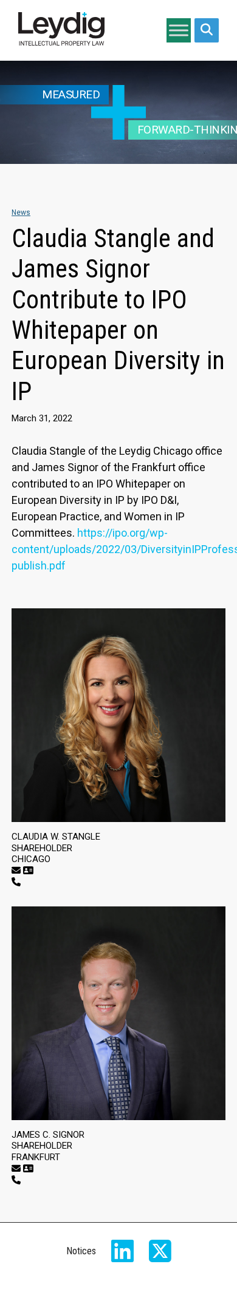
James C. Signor (48, 1134)
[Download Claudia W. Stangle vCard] (28, 870)
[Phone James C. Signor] (16, 1180)
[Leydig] (61, 30)
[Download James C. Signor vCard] (28, 1168)
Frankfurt (36, 1157)
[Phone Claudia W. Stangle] (16, 882)
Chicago (31, 859)
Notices (81, 1251)
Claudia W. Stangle (56, 836)
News (21, 212)
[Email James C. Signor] (16, 1168)
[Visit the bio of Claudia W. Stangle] (118, 715)
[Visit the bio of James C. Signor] (118, 1013)
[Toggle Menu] (178, 30)
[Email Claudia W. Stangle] (16, 870)
